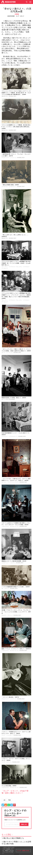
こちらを (11, 850)
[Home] (3, 2)
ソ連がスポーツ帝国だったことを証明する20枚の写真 (16, 843)
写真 (9, 800)
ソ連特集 (16, 14)
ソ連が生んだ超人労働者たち (13, 838)
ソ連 (4, 800)
